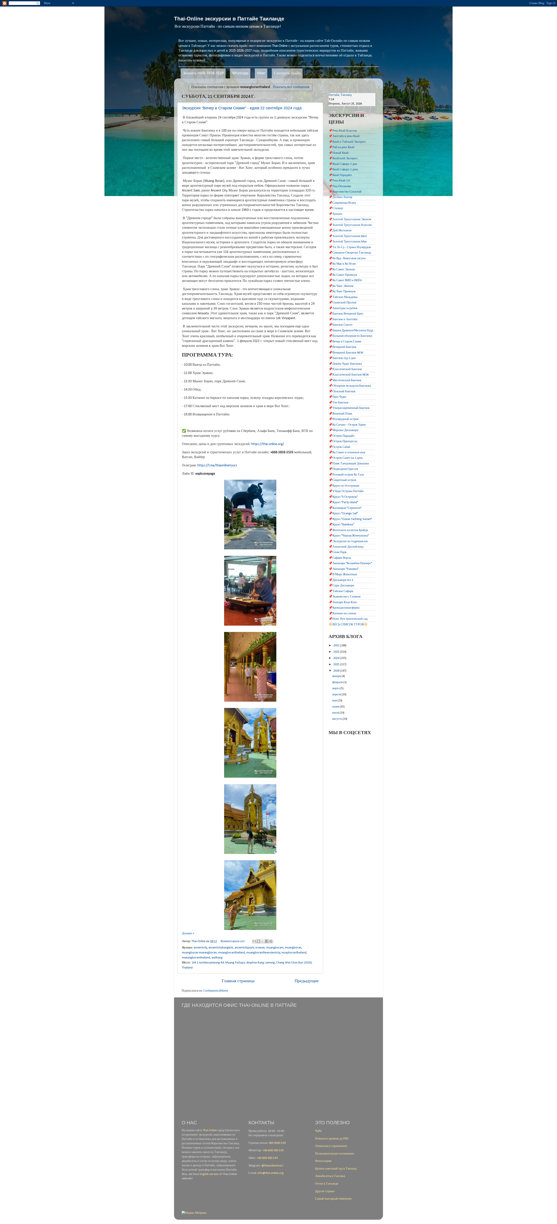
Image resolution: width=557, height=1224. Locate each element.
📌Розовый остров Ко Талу (346, 474)
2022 (336, 645)
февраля (337, 682)
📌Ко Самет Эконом (342, 269)
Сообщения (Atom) (215, 990)
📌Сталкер (336, 208)
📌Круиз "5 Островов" (343, 497)
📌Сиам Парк (338, 552)
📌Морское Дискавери (343, 430)
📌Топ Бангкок (339, 402)
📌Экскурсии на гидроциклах (348, 541)
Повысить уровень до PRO (332, 1138)
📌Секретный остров (342, 480)
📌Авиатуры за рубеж (343, 308)
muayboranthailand (294, 952)
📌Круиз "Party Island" (343, 502)
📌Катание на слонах (342, 613)
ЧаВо (318, 1131)
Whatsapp (240, 73)
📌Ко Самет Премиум (343, 275)
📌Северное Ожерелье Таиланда (350, 252)
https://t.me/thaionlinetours (217, 465)
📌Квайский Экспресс (343, 158)
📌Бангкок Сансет (340, 325)
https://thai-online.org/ (267, 444)
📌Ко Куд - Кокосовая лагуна (347, 258)
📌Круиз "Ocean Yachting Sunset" (350, 519)
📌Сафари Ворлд (340, 558)
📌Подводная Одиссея (343, 469)
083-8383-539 (277, 1143)
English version (209, 1174)
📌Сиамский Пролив (342, 302)
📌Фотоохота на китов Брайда (348, 530)
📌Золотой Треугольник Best (348, 236)
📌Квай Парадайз (340, 175)
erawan (260, 947)
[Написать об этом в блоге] (258, 941)
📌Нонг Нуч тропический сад (348, 619)
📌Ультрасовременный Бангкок (349, 408)
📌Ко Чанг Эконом (341, 286)
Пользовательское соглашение (334, 1153)
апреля (337, 694)
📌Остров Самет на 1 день (346, 458)
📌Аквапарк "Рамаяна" (344, 569)
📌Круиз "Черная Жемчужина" (349, 535)
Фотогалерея (323, 1161)
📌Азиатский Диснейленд (346, 547)
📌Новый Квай (339, 153)
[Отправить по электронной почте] (254, 941)
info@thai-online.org (271, 1173)
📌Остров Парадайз (342, 436)
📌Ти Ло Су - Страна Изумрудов (350, 247)
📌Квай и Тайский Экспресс (347, 142)
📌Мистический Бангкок (345, 380)
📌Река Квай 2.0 (339, 180)
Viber (261, 73)
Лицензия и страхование (331, 1146)
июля (336, 712)
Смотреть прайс (287, 73)
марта (336, 688)
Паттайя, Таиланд (340, 95)
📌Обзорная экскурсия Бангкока (350, 386)
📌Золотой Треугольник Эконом (350, 219)
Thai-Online (210, 1130)
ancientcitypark (244, 947)
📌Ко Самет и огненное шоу (347, 452)
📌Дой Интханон (340, 230)
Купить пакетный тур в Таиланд (336, 1168)
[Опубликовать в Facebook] (267, 941)
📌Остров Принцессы (343, 441)
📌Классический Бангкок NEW (349, 374)
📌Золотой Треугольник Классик (350, 225)
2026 (336, 670)
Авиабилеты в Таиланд (330, 1176)
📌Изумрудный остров (344, 419)
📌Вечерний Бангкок (342, 347)
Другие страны (324, 1191)
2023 (336, 651)
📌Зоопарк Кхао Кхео (343, 602)
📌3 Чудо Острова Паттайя (346, 491)
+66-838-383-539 (273, 1150)
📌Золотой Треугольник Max (348, 241)
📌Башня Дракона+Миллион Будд (351, 330)
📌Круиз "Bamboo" (341, 524)
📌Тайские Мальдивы (343, 297)
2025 (336, 664)
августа (337, 719)
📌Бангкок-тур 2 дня (342, 358)
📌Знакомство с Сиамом (345, 596)
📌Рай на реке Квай (341, 147)
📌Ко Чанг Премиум (342, 291)
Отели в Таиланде (326, 1183)
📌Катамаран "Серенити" (345, 508)
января (337, 676)
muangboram (275, 947)
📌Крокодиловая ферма (344, 607)
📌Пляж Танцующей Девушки (349, 463)
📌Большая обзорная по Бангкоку (350, 336)
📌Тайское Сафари (341, 591)
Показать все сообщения (291, 87)
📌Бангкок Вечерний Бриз (346, 313)
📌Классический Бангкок (345, 369)
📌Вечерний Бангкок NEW (346, 352)
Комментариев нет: (233, 941)
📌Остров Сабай (339, 447)
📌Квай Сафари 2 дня (343, 164)
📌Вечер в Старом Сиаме (345, 341)
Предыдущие (307, 981)
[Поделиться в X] (262, 941)
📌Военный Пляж (340, 413)
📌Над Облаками (340, 186)
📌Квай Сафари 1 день (343, 169)
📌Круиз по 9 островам (344, 486)
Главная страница (238, 981)
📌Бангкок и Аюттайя (343, 319)
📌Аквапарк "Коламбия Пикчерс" (350, 563)
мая (334, 700)
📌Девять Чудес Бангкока (345, 364)
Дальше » (188, 933)
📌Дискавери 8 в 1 (341, 580)
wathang (217, 957)
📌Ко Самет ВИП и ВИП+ (345, 280)
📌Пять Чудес (338, 397)
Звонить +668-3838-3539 (203, 73)
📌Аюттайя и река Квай (344, 136)
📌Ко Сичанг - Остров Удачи (347, 425)
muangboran (293, 947)
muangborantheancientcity (263, 952)
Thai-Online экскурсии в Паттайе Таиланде (229, 19)
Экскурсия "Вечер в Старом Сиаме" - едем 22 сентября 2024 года (242, 108)
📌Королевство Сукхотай (345, 191)
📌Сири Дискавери (341, 585)
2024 (336, 658)
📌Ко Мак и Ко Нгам (342, 264)
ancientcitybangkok (220, 947)
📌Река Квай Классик (343, 130)
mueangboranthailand (196, 957)
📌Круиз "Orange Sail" (343, 513)
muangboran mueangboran (199, 952)
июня (336, 706)
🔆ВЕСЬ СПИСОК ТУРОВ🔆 (348, 624)
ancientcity (200, 947)
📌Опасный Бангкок (342, 391)
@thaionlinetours (272, 1165)
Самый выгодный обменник (333, 1198)
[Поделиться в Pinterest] (271, 941)
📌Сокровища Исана (342, 203)
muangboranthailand (231, 952)
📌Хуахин (335, 214)
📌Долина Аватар (340, 197)
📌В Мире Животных (343, 574)
